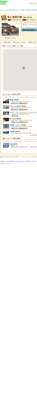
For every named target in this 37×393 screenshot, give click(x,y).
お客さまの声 (32, 3)
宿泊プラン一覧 (14, 103)
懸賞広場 (20, 6)
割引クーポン (27, 6)
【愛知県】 (14, 99)
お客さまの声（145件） (17, 126)
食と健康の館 (14, 17)
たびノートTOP (4, 10)
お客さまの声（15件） (16, 107)
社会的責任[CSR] (20, 161)
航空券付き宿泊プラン (23, 103)
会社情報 (2, 161)
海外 (13, 6)
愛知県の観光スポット (14, 10)
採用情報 (28, 161)
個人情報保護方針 (10, 161)
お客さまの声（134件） (17, 120)
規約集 (33, 161)
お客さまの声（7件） (16, 114)
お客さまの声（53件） (16, 133)
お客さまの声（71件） (16, 101)
